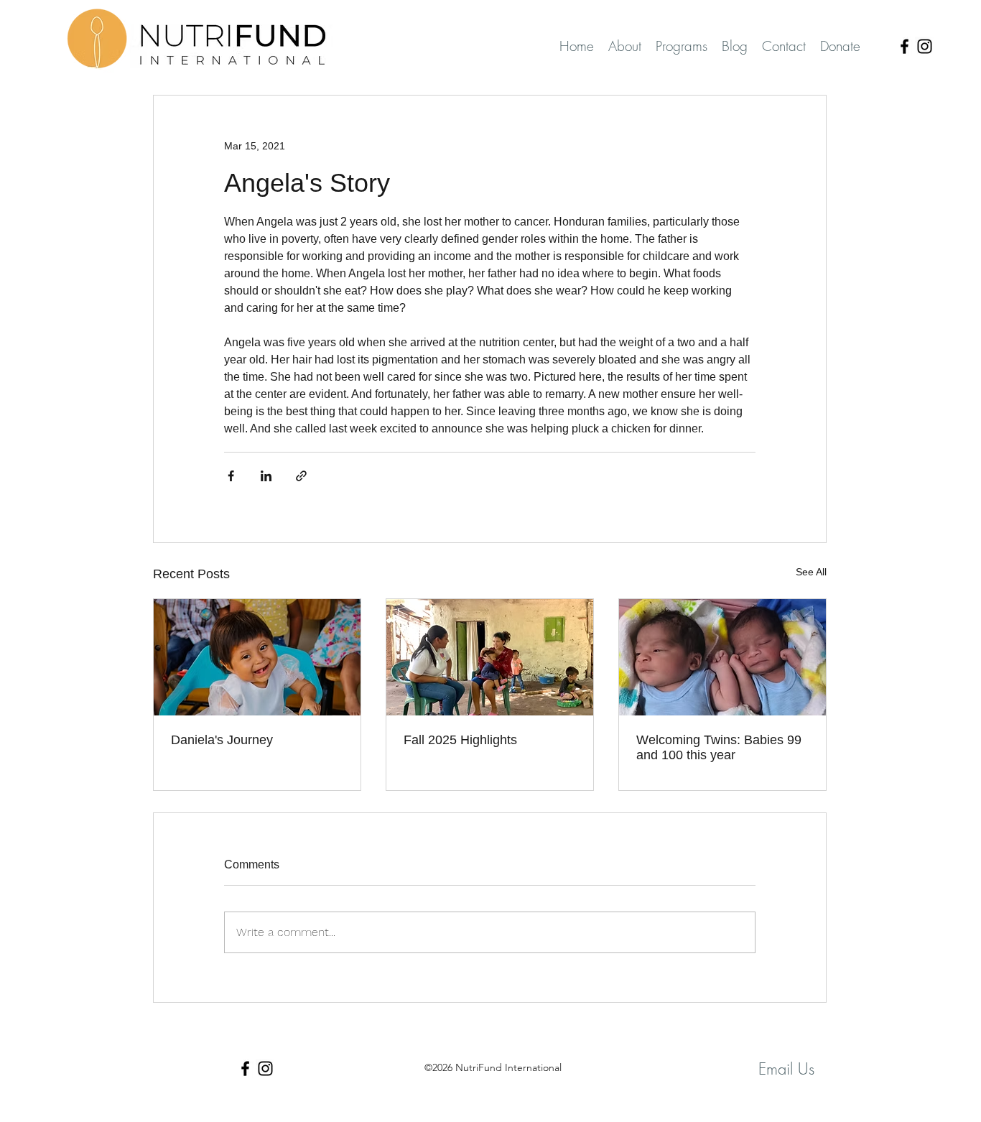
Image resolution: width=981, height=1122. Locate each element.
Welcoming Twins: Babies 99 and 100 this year (718, 747)
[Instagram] (924, 46)
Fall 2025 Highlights (460, 740)
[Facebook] (904, 46)
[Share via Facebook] (231, 476)
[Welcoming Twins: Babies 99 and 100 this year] (722, 657)
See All (811, 572)
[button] (681, 46)
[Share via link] (301, 476)
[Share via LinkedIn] (266, 476)
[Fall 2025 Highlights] (489, 657)
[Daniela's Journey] (257, 657)
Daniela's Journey (222, 740)
